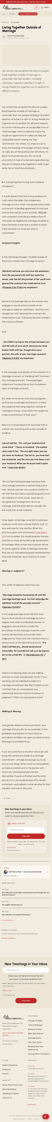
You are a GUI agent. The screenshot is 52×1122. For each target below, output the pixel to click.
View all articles (7, 920)
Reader (16, 22)
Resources (6, 1069)
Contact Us (7, 1098)
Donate (5, 1074)
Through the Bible (35, 1021)
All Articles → (32, 1104)
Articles (12, 14)
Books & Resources (9, 1065)
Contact (29, 1119)
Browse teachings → (9, 938)
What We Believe (9, 1089)
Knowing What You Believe (39, 1054)
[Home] (4, 14)
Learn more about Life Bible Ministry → (12, 1034)
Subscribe (26, 836)
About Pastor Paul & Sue (12, 1085)
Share (8, 798)
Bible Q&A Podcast (36, 1034)
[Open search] (36, 7)
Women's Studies (35, 1029)
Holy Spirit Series (35, 1042)
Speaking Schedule (10, 1093)
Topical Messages (35, 1025)
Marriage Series (34, 1038)
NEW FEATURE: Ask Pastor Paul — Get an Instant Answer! (26, 2)
